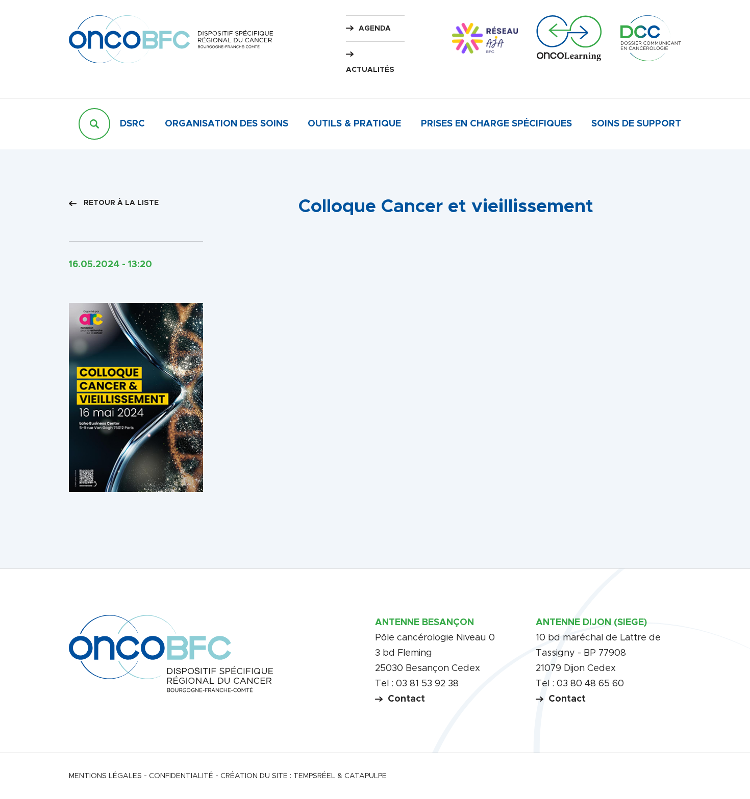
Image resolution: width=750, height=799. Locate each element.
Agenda (375, 28)
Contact (406, 699)
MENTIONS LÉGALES (105, 776)
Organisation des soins (226, 123)
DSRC (132, 123)
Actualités (370, 69)
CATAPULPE (365, 776)
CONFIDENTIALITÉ (181, 776)
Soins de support (636, 123)
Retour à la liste (120, 203)
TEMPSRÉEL (314, 776)
